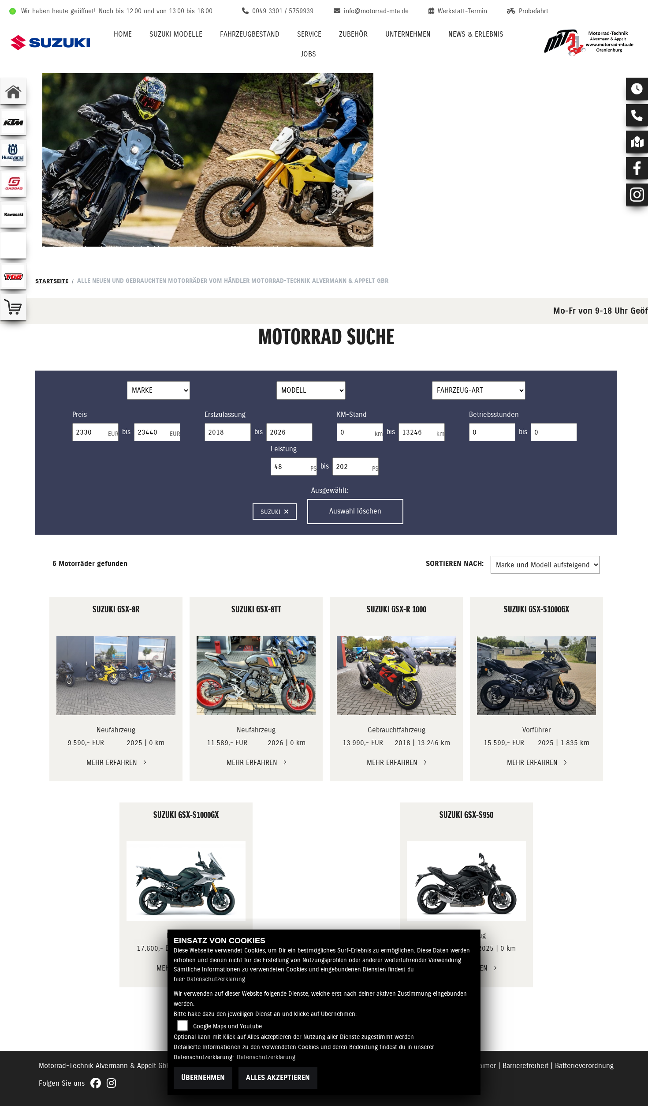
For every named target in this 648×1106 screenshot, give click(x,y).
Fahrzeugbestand (249, 34)
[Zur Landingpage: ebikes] (13, 245)
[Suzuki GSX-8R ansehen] (115, 675)
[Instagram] (637, 195)
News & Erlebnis (475, 34)
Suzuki (270, 511)
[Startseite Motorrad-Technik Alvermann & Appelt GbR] (588, 42)
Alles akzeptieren (278, 1077)
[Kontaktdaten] (637, 115)
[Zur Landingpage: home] (13, 91)
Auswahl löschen (355, 511)
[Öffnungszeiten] (637, 89)
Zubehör (353, 34)
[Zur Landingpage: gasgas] (13, 183)
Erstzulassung (225, 414)
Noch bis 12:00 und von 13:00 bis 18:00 (155, 11)
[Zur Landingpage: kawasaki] (13, 214)
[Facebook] (637, 168)
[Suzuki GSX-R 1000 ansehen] (396, 675)
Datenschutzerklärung (215, 978)
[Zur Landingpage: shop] (13, 307)
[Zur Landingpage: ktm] (13, 122)
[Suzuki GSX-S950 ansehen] (466, 881)
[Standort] (637, 142)
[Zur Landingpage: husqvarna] (13, 152)
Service (309, 34)
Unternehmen (408, 34)
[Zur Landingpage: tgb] (13, 276)
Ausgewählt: (329, 490)
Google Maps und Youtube (227, 1026)
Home (123, 34)
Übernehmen (203, 1077)
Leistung (284, 449)
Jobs (308, 54)
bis (126, 431)
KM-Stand (352, 414)
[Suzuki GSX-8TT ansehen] (256, 675)
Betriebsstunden (494, 414)
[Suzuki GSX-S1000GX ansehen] (536, 675)
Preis (79, 414)
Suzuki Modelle (175, 34)
